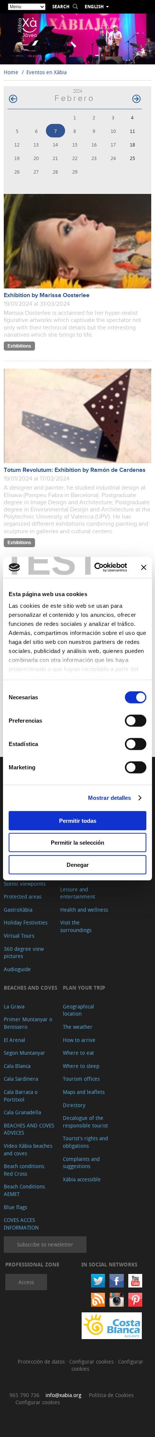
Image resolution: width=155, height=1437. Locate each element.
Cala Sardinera (21, 1078)
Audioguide (17, 969)
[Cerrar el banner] (143, 567)
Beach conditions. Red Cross (25, 1169)
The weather (78, 1026)
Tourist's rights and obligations (85, 1142)
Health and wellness (84, 909)
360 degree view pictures (24, 952)
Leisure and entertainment (77, 893)
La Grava (14, 1006)
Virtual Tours (19, 935)
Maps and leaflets (84, 1091)
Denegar (78, 864)
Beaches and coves (30, 987)
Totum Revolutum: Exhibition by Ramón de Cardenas (75, 470)
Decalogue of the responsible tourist (85, 1121)
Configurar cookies (92, 1361)
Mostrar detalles (109, 798)
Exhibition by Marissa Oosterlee (47, 295)
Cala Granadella (22, 1112)
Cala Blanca (17, 1065)
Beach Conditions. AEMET (25, 1190)
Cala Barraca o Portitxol (21, 1095)
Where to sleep (81, 1065)
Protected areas (22, 896)
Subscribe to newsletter (45, 1244)
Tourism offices (81, 1078)
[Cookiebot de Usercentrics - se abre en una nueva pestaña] (96, 567)
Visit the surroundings (75, 926)
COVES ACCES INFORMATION (21, 1223)
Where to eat (78, 1052)
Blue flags (15, 1207)
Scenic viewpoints (25, 883)
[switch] (135, 720)
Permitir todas (77, 820)
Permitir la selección (77, 842)
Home (11, 72)
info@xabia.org (63, 1395)
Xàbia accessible (82, 1179)
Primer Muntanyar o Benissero (28, 1023)
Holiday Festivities (25, 922)
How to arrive (79, 1039)
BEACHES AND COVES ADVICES (29, 1129)
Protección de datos (42, 1361)
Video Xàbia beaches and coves (28, 1149)
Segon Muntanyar (24, 1052)
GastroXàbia (18, 909)
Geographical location (78, 1010)
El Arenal (14, 1039)
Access (26, 1282)
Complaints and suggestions (81, 1162)
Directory (74, 1105)
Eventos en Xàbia (46, 72)
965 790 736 (24, 1395)
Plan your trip (84, 987)
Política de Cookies (111, 1395)
